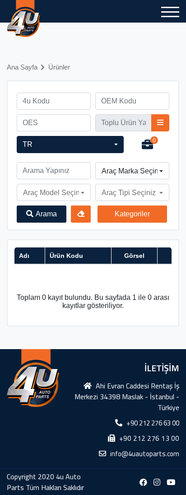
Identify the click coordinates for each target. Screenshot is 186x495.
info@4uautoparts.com (144, 453)
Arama (46, 214)
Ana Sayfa (22, 67)
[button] (70, 144)
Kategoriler (132, 214)
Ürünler (59, 67)
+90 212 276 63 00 (152, 423)
